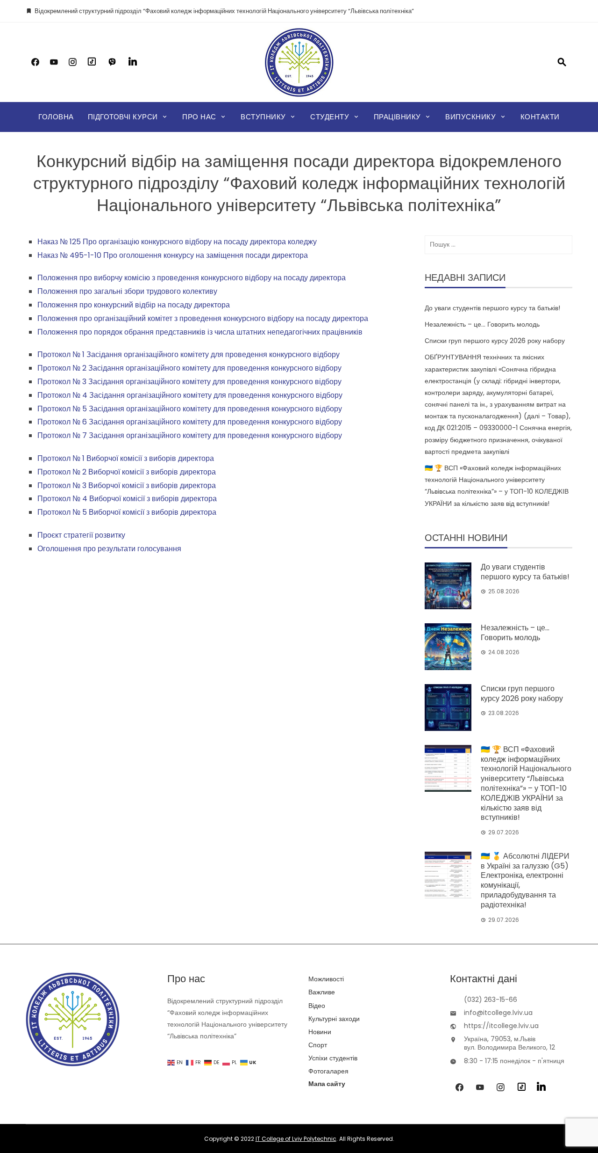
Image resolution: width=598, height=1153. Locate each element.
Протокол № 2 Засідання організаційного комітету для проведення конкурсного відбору (189, 368)
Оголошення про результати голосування (109, 548)
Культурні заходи (334, 1018)
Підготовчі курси (123, 117)
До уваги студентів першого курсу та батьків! (492, 308)
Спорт (317, 1045)
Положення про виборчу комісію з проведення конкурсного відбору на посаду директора (191, 277)
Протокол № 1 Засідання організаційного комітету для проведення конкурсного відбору (188, 354)
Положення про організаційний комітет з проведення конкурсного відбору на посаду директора (202, 318)
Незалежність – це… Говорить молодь (482, 324)
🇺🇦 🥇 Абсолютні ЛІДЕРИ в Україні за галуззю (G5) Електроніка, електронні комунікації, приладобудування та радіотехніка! (525, 880)
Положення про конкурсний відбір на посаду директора (133, 304)
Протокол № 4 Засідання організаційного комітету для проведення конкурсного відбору (189, 395)
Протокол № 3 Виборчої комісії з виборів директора (126, 485)
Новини (319, 1031)
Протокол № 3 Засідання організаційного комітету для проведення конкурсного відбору (189, 381)
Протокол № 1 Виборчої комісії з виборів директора (125, 458)
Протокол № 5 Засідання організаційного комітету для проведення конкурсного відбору (189, 408)
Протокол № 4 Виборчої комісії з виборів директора (127, 498)
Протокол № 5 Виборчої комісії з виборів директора (126, 512)
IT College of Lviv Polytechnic (296, 1139)
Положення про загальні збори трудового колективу (127, 291)
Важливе (321, 992)
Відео (316, 1005)
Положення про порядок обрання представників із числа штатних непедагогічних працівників (200, 332)
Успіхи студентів (332, 1058)
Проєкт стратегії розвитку (81, 535)
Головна (56, 117)
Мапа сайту (326, 1083)
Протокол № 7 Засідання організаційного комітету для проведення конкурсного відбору (189, 435)
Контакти (540, 117)
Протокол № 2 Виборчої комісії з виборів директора (126, 472)
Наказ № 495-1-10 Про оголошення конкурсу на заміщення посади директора (172, 255)
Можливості (326, 979)
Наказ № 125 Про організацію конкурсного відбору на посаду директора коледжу (177, 241)
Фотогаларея (328, 1071)
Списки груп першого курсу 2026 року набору (495, 340)
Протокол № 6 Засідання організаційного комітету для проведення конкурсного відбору (189, 421)
